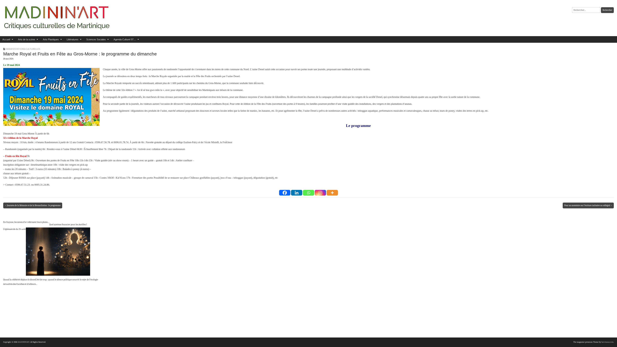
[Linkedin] (296, 193)
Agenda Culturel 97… (125, 39)
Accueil (6, 39)
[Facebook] (284, 193)
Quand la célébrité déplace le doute (19, 279)
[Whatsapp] (308, 193)
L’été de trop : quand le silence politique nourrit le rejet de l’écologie (66, 279)
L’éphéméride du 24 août (14, 229)
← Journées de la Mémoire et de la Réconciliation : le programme (33, 205)
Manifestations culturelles (23, 49)
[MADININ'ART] (56, 15)
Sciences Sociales (96, 39)
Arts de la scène (26, 39)
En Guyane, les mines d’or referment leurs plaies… (26, 222)
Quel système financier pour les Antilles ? (68, 224)
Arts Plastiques (51, 39)
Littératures (72, 39)
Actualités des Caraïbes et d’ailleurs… (20, 284)
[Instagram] (320, 193)
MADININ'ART (23, 342)
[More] (332, 193)
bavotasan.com (607, 342)
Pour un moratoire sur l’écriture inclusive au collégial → (588, 205)
